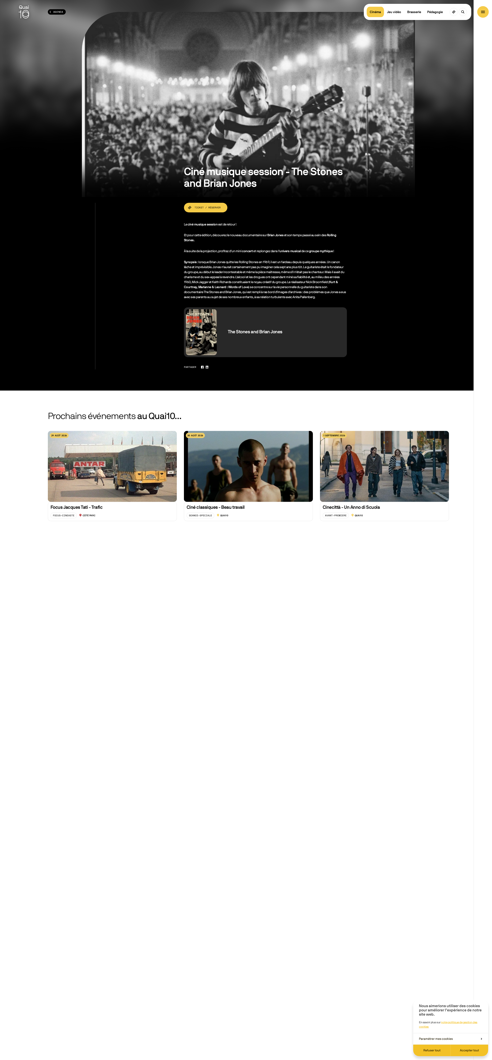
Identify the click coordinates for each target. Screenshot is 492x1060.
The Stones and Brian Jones (255, 332)
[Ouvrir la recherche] (463, 12)
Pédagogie (435, 12)
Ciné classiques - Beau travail (216, 507)
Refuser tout (431, 1050)
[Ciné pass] (454, 12)
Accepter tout (469, 1050)
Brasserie (414, 12)
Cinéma (375, 12)
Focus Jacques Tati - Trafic (76, 507)
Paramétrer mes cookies (436, 1038)
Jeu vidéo (394, 12)
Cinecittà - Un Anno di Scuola (351, 507)
